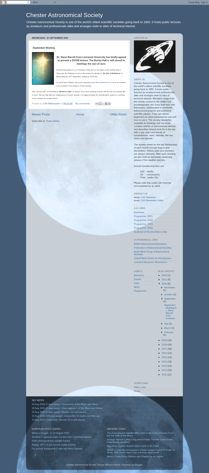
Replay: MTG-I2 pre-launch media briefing (53, 445)
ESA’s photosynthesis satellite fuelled (51, 441)
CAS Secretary (148, 197)
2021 (165, 279)
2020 (165, 284)
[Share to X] (103, 103)
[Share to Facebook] (106, 103)
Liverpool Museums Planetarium (150, 262)
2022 (165, 275)
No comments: (83, 103)
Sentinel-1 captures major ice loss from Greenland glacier (61, 437)
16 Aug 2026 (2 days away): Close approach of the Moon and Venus (67, 408)
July (166, 323)
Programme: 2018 (143, 228)
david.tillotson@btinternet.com (102, 82)
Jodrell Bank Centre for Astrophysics (152, 258)
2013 (165, 366)
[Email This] (97, 103)
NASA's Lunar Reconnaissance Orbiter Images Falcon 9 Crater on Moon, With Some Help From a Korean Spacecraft (141, 451)
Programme (140, 291)
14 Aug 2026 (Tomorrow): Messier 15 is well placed (58, 420)
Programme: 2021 (143, 216)
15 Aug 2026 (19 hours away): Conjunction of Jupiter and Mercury (66, 416)
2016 (165, 353)
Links (136, 283)
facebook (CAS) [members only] (150, 232)
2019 (165, 340)
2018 (165, 344)
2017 (165, 349)
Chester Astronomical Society (64, 15)
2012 (165, 370)
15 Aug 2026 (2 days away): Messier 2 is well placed (59, 412)
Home (80, 114)
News (137, 287)
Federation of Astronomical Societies (153, 248)
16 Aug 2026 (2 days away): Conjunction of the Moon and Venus (65, 404)
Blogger (139, 465)
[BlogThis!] (100, 103)
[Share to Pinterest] (109, 103)
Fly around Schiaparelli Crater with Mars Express (57, 448)
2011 (164, 374)
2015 (165, 357)
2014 (165, 362)
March (167, 328)
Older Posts (118, 114)
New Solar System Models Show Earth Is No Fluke (133, 446)
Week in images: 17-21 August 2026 (50, 433)
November (169, 287)
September (170, 299)
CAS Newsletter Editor (152, 200)
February (169, 332)
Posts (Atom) (52, 121)
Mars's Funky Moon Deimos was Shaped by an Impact (135, 456)
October (168, 294)
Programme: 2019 (143, 224)
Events (137, 279)
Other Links (140, 387)
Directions (139, 212)
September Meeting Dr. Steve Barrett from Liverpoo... (170, 312)
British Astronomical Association (150, 244)
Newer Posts (41, 114)
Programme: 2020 (143, 220)
